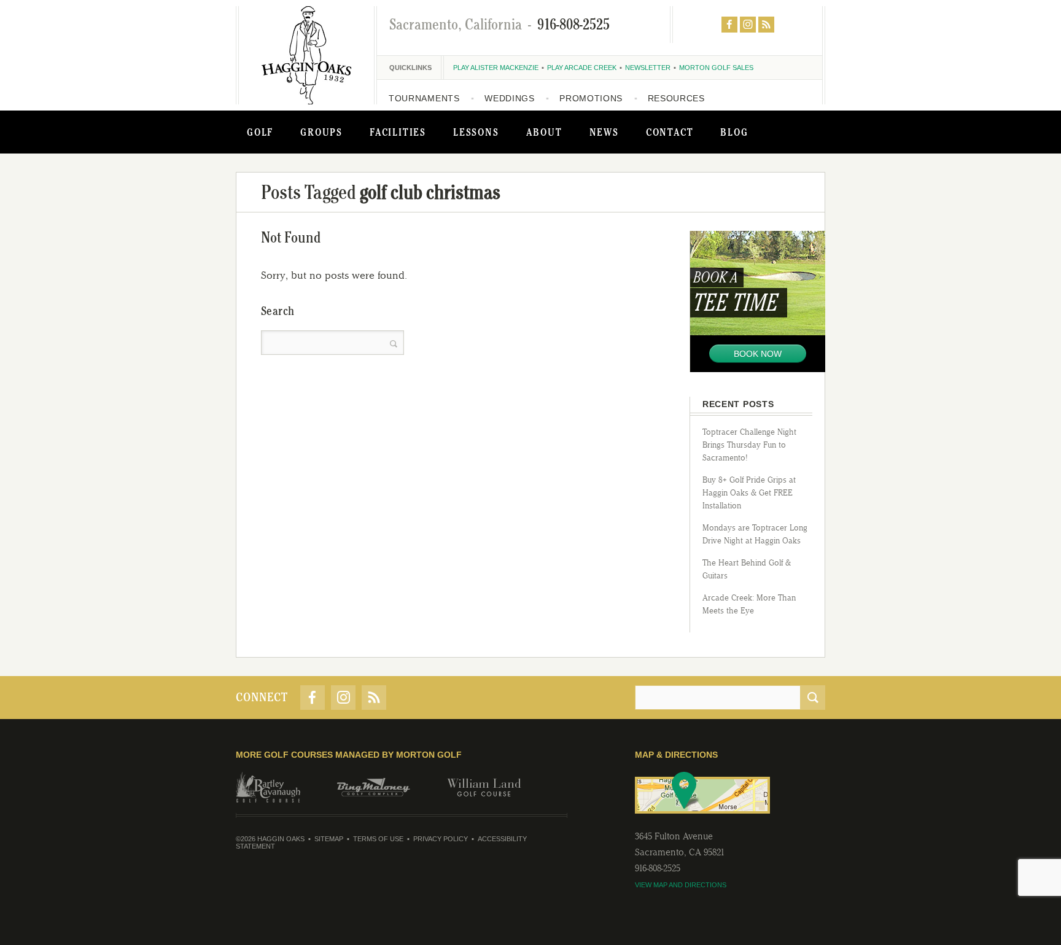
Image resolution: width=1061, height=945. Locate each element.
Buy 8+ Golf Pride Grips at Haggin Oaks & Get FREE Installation (749, 492)
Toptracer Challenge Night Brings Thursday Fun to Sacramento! (749, 444)
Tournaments (424, 98)
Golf (260, 132)
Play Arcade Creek (581, 67)
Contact (670, 132)
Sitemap (328, 838)
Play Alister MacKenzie (495, 67)
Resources (676, 98)
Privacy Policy (440, 838)
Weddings (509, 98)
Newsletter (647, 67)
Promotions (591, 98)
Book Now (758, 354)
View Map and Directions (680, 885)
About (544, 132)
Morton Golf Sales (716, 67)
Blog (734, 132)
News (604, 132)
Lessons (476, 132)
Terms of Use (378, 838)
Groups (321, 132)
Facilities (398, 132)
